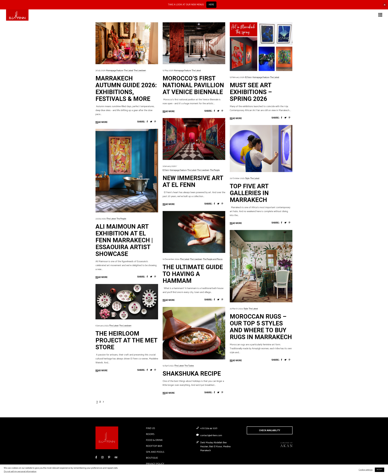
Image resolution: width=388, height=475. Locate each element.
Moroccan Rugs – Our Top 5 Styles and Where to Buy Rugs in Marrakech (261, 327)
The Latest (128, 70)
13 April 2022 (168, 366)
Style (247, 178)
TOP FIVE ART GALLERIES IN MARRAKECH (249, 193)
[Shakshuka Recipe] (194, 333)
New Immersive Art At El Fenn (193, 181)
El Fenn (248, 77)
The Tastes (189, 366)
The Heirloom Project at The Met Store (126, 340)
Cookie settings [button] (366, 469)
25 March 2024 (236, 309)
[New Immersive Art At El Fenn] (194, 139)
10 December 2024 (171, 259)
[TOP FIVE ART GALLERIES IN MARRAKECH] (261, 148)
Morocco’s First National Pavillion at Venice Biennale (193, 85)
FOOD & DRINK (154, 440)
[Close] (384, 5)
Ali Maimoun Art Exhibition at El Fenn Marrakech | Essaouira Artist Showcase (124, 240)
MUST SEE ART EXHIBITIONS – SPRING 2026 (251, 92)
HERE (211, 5)
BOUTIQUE (152, 458)
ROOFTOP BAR (154, 446)
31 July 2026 (100, 70)
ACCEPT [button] (379, 469)
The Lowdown (140, 70)
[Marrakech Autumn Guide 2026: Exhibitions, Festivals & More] (126, 43)
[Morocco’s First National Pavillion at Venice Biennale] (194, 43)
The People (215, 170)
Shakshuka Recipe (192, 373)
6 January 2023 (101, 326)
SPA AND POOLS (155, 452)
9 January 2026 (169, 166)
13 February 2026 (237, 77)
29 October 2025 (237, 178)
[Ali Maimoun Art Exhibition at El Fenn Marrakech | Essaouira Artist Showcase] (126, 170)
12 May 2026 (168, 70)
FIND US (150, 428)
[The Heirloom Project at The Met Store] (126, 301)
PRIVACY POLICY (155, 464)
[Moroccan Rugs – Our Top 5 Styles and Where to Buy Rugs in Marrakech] (261, 266)
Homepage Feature (114, 70)
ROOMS (150, 434)
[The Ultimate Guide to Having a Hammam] (194, 232)
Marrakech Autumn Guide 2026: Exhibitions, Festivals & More (126, 88)
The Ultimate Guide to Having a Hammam (193, 274)
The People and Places (212, 259)
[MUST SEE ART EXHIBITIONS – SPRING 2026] (261, 46)
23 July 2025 (100, 219)
